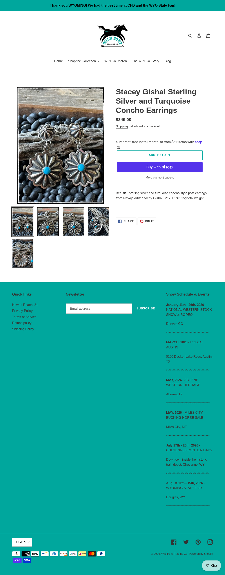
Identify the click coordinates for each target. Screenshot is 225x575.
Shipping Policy (23, 329)
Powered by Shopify (201, 553)
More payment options (160, 177)
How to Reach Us (25, 305)
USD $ (21, 542)
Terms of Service (24, 317)
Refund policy (22, 323)
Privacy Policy (22, 311)
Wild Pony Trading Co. (174, 553)
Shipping (122, 126)
